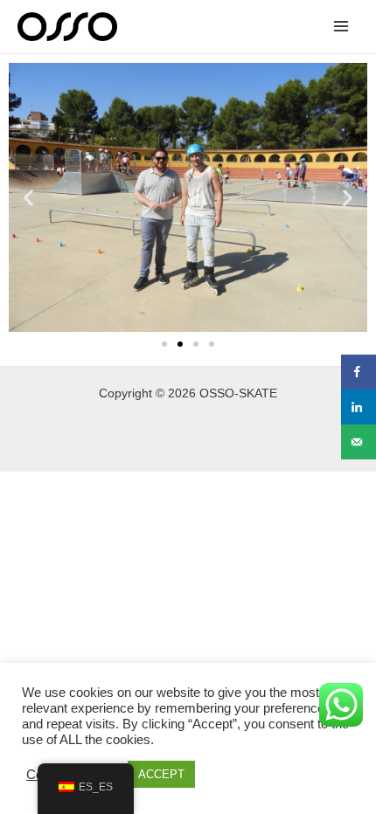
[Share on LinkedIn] (358, 407)
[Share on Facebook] (358, 372)
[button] (28, 197)
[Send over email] (358, 441)
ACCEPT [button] (161, 774)
